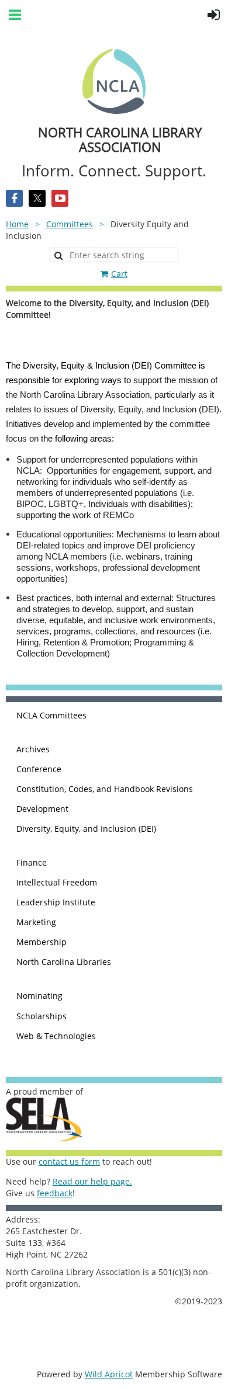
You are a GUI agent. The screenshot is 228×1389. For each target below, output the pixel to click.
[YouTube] (59, 198)
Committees (69, 224)
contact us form (69, 1161)
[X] (37, 198)
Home (17, 224)
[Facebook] (14, 198)
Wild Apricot (109, 1374)
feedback (54, 1193)
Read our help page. (92, 1181)
